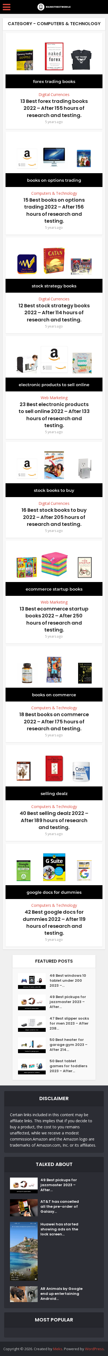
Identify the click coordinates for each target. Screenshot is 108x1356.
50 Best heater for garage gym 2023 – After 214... (69, 1044)
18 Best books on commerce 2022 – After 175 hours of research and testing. (54, 721)
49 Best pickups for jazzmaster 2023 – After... (68, 1001)
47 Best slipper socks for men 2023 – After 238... (69, 1023)
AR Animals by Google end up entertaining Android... (61, 1293)
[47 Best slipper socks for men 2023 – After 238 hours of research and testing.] (34, 1024)
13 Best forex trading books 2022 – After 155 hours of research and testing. (54, 108)
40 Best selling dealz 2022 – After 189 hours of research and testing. (54, 820)
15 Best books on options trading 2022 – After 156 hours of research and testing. (54, 210)
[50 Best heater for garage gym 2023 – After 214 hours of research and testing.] (34, 1045)
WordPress (94, 1348)
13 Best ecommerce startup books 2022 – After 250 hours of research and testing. (54, 619)
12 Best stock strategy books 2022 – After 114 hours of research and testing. (54, 312)
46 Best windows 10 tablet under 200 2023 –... (68, 980)
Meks (57, 1348)
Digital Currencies (54, 94)
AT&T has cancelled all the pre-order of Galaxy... (59, 1206)
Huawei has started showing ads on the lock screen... (59, 1229)
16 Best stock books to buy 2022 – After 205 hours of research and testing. (54, 516)
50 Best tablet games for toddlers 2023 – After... (68, 1066)
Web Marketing (54, 397)
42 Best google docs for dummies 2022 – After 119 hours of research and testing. (54, 922)
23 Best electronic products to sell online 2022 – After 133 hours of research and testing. (54, 415)
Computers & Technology (54, 193)
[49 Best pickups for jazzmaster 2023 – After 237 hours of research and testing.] (34, 1002)
